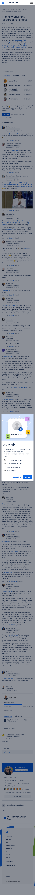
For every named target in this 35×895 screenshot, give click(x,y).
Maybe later (17, 477)
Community (13, 2)
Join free (28, 477)
